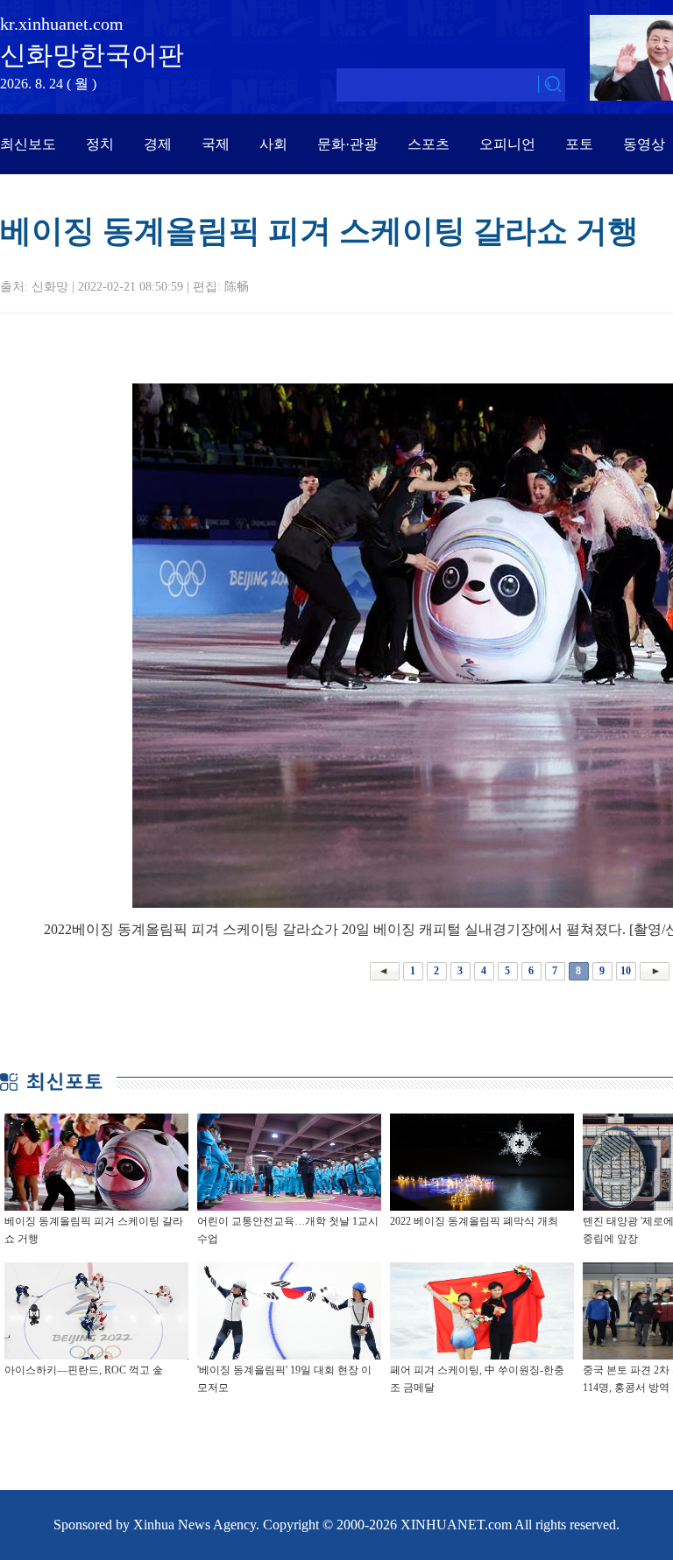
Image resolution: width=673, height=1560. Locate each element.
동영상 (644, 144)
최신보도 (28, 144)
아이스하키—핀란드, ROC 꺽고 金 (83, 1370)
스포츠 (428, 144)
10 (625, 971)
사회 (273, 144)
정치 (100, 144)
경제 (158, 144)
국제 (216, 144)
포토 (579, 144)
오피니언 (507, 144)
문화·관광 (347, 144)
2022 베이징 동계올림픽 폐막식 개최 (474, 1221)
